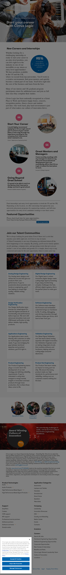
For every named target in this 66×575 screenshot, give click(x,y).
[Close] (29, 539)
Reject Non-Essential (16, 563)
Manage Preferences (16, 568)
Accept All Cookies (15, 559)
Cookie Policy (5, 550)
